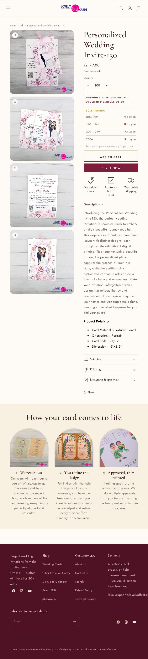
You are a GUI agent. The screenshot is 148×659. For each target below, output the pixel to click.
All (22, 25)
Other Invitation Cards (56, 573)
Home (13, 25)
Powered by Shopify (43, 649)
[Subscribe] (74, 621)
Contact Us (82, 573)
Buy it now (111, 168)
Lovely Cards (25, 649)
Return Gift (49, 590)
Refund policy (64, 649)
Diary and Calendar (54, 582)
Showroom (49, 599)
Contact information (86, 649)
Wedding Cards (52, 564)
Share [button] (91, 392)
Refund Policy (83, 590)
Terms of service (108, 649)
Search (79, 582)
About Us (81, 564)
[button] (8, 8)
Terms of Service (85, 599)
